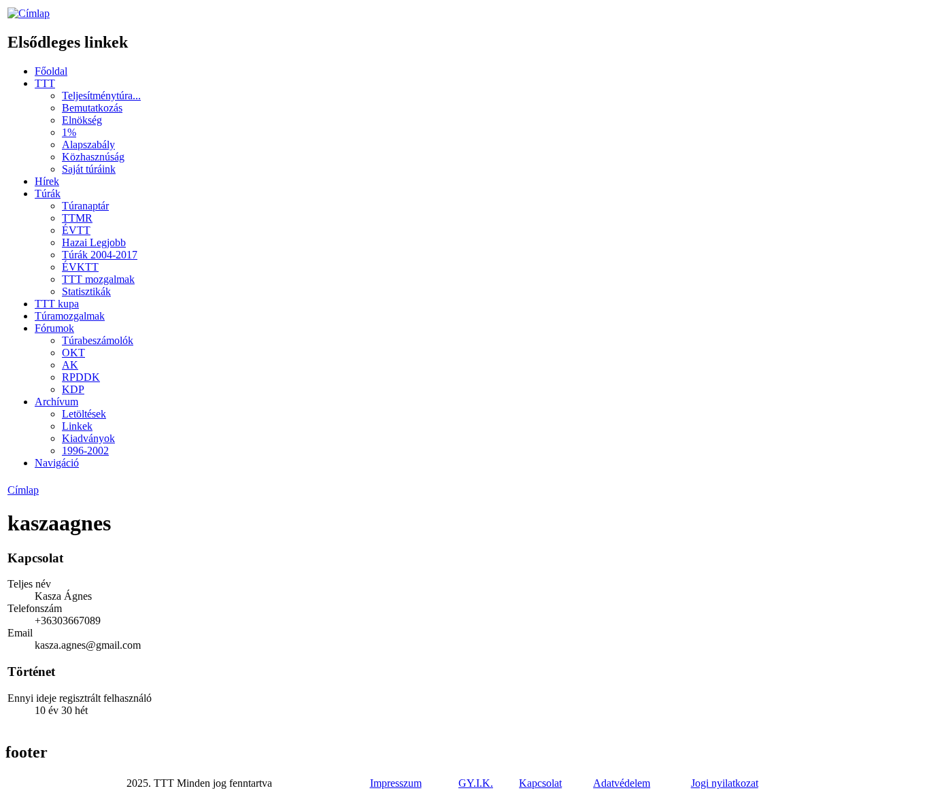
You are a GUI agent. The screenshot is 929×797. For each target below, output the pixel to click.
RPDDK (81, 377)
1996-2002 (85, 450)
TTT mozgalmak (98, 279)
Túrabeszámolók (97, 340)
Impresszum (396, 783)
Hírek (47, 181)
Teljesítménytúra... (101, 95)
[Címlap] (28, 13)
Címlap (23, 490)
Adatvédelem (621, 783)
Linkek (77, 426)
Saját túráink (89, 169)
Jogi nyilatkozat (724, 783)
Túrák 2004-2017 (99, 254)
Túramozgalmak (70, 316)
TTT (45, 83)
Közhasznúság (93, 157)
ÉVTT (76, 230)
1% (69, 132)
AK (70, 365)
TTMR (77, 218)
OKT (73, 352)
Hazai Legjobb (94, 242)
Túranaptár (85, 205)
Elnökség (82, 120)
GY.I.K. (475, 783)
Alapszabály (88, 144)
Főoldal (51, 71)
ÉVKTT (80, 267)
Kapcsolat (540, 783)
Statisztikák (86, 291)
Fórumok (54, 328)
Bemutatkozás (92, 108)
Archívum (56, 401)
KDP (73, 389)
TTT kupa (57, 303)
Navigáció (57, 463)
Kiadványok (88, 438)
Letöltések (84, 414)
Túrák (48, 193)
